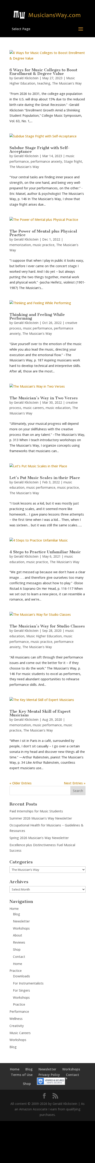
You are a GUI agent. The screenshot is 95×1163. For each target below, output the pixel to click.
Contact (19, 956)
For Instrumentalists (28, 983)
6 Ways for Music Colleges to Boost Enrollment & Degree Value (43, 72)
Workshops (21, 928)
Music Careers (20, 1033)
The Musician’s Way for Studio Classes (47, 626)
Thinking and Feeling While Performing (37, 316)
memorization (20, 245)
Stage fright (73, 161)
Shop (17, 949)
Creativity (16, 1026)
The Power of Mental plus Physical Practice (43, 233)
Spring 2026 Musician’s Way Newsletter (39, 838)
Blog (16, 914)
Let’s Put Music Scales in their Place (44, 477)
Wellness (16, 1018)
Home (14, 908)
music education (58, 408)
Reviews (19, 942)
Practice (15, 970)
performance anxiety (46, 161)
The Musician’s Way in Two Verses (43, 398)
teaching (43, 83)
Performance (19, 1011)
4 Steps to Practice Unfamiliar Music (45, 552)
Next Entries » (75, 783)
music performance (37, 328)
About (17, 935)
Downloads (21, 976)
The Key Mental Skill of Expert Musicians (40, 713)
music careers (33, 408)
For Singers (21, 990)
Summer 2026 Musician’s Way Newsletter (40, 818)
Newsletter (21, 921)
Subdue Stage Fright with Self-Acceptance (39, 149)
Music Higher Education (44, 636)
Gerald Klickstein (26, 78)
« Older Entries (20, 783)
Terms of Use (22, 1074)
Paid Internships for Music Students (36, 811)
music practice (43, 245)
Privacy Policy (49, 1074)
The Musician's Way (67, 83)
